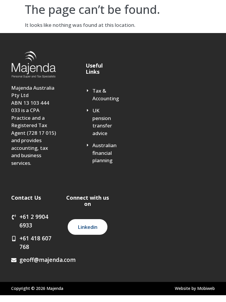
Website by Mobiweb (195, 288)
